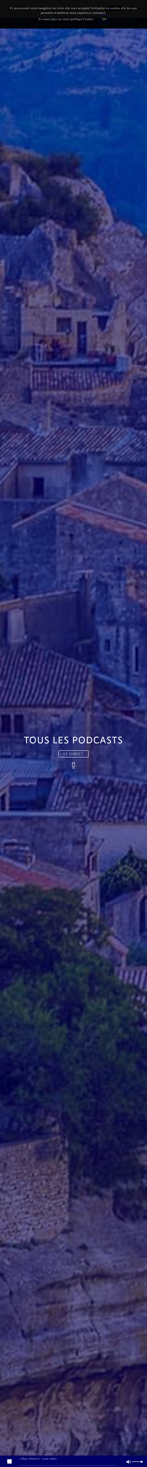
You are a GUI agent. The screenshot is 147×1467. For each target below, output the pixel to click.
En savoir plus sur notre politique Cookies (66, 19)
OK (104, 19)
